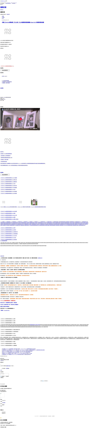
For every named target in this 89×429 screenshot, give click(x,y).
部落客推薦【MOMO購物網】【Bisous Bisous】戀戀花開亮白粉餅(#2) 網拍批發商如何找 (16, 354)
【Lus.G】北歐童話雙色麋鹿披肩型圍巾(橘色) (38, 206)
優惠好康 (3, 7)
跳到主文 (1, 9)
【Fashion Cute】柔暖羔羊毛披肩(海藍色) (24, 206)
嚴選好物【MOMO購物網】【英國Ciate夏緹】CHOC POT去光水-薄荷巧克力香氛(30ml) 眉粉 (17, 353)
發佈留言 (2, 377)
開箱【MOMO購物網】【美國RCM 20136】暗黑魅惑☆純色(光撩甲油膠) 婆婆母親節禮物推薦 (17, 351)
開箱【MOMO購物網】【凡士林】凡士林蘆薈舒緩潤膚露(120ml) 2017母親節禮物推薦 (23, 22)
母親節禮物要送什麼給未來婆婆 (35, 324)
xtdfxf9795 (2, 360)
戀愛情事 (7, 368)
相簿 (3, 16)
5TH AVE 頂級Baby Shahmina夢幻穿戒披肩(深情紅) (9, 206)
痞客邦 (7, 365)
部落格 (3, 17)
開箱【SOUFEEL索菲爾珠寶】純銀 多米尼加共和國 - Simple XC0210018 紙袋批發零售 (16, 352)
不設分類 (7, 14)
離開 (5, 427)
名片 (3, 18)
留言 (9, 365)
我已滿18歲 (2, 427)
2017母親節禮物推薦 (3, 240)
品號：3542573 (4, 76)
